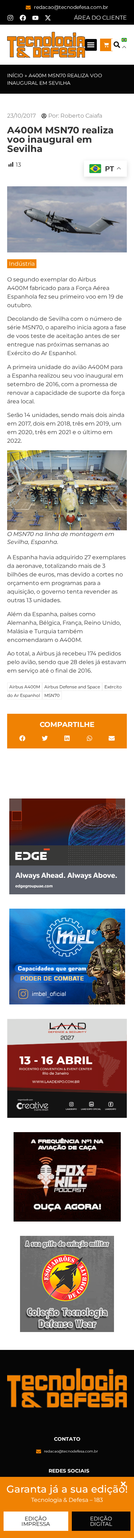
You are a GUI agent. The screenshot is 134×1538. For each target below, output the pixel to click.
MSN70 (52, 695)
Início (15, 75)
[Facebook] (23, 18)
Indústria (22, 263)
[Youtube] (35, 18)
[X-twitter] (48, 18)
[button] (91, 45)
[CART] (106, 45)
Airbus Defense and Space (72, 686)
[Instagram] (10, 18)
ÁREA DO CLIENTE (100, 17)
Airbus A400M (24, 686)
